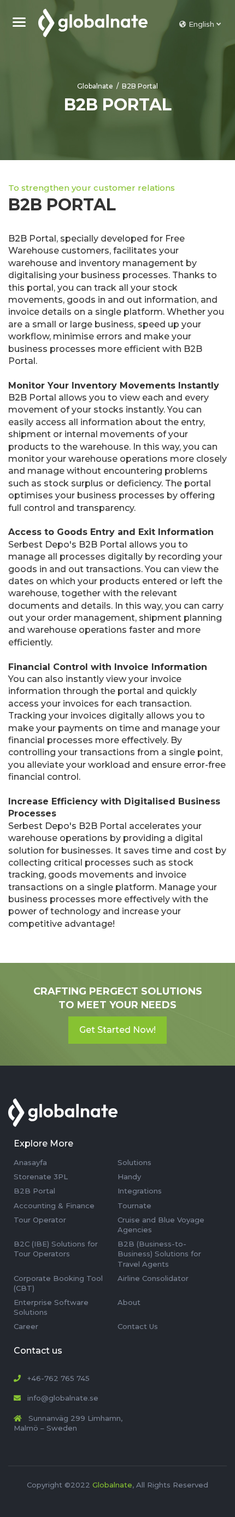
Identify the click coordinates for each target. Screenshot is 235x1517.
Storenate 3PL (41, 1176)
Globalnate (95, 86)
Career (26, 1326)
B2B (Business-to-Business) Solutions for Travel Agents (159, 1253)
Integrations (140, 1190)
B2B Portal (140, 86)
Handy (129, 1176)
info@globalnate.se (62, 1397)
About (129, 1302)
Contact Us (138, 1326)
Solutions (134, 1162)
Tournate (134, 1205)
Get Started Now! (117, 1030)
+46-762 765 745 (58, 1378)
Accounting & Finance (54, 1205)
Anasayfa (30, 1162)
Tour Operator (40, 1219)
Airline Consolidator (153, 1278)
